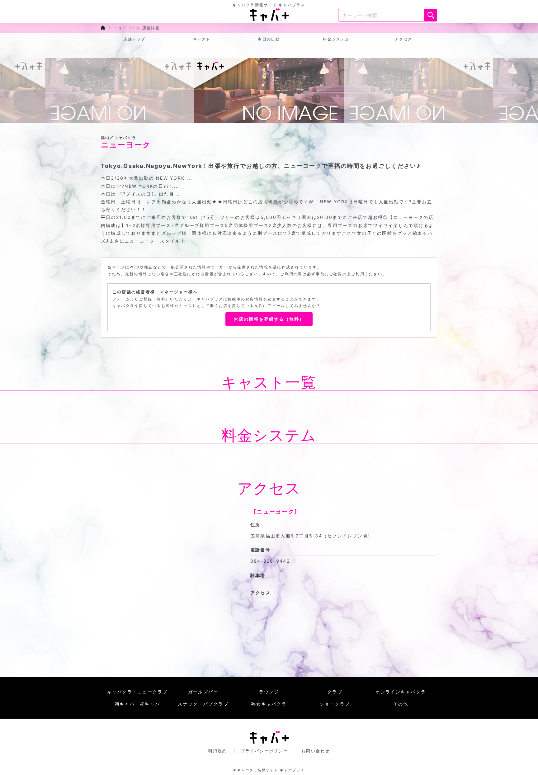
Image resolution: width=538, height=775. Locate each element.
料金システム (336, 39)
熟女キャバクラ (269, 703)
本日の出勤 (269, 39)
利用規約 (217, 750)
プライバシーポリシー (264, 750)
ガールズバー (203, 691)
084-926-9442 (270, 561)
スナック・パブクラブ (203, 703)
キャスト (202, 39)
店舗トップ (134, 39)
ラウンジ (269, 691)
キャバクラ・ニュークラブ (137, 691)
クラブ (334, 691)
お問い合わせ (315, 750)
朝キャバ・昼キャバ (137, 703)
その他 (400, 703)
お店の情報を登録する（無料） (269, 319)
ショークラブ (335, 703)
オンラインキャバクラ (400, 691)
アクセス (404, 39)
